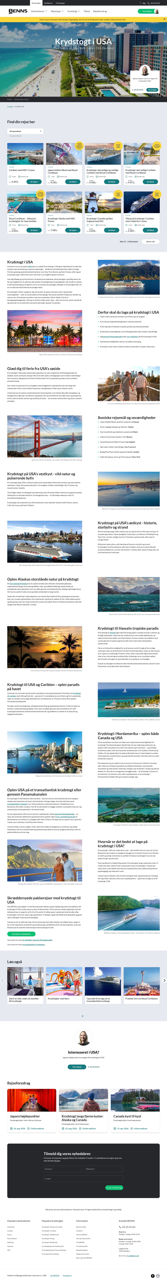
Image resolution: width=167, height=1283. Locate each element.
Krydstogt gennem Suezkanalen (53, 1246)
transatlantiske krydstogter (34, 944)
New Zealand (12, 1238)
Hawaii (112, 632)
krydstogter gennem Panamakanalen (37, 940)
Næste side (150, 242)
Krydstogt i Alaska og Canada (52, 1227)
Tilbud (87, 11)
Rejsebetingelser (82, 1250)
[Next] (164, 980)
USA (30, 266)
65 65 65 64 (155, 3)
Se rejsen (34, 182)
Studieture (48, 3)
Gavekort (79, 1231)
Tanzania (10, 1246)
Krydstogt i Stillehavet (49, 1242)
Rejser (9, 99)
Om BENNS (80, 1242)
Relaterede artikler (21, 99)
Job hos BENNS (81, 1235)
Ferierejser (36, 3)
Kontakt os (67, 1275)
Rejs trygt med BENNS (84, 1258)
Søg (144, 3)
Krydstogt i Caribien (49, 1231)
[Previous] (2, 980)
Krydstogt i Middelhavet (50, 1235)
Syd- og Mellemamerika (65, 817)
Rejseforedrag (100, 11)
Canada (10, 1231)
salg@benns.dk (133, 1256)
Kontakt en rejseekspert (21, 934)
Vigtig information (82, 1254)
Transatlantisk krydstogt (50, 1254)
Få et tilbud (147, 11)
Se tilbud (72, 182)
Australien (11, 1227)
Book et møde (81, 1227)
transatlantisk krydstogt (17, 804)
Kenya (9, 1235)
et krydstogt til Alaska (18, 583)
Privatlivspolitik (81, 1246)
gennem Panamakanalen (113, 336)
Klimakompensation (83, 1238)
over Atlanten (132, 336)
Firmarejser (60, 3)
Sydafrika (10, 1242)
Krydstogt (72, 11)
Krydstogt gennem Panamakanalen (54, 1250)
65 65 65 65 (94, 1067)
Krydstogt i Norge (48, 1238)
